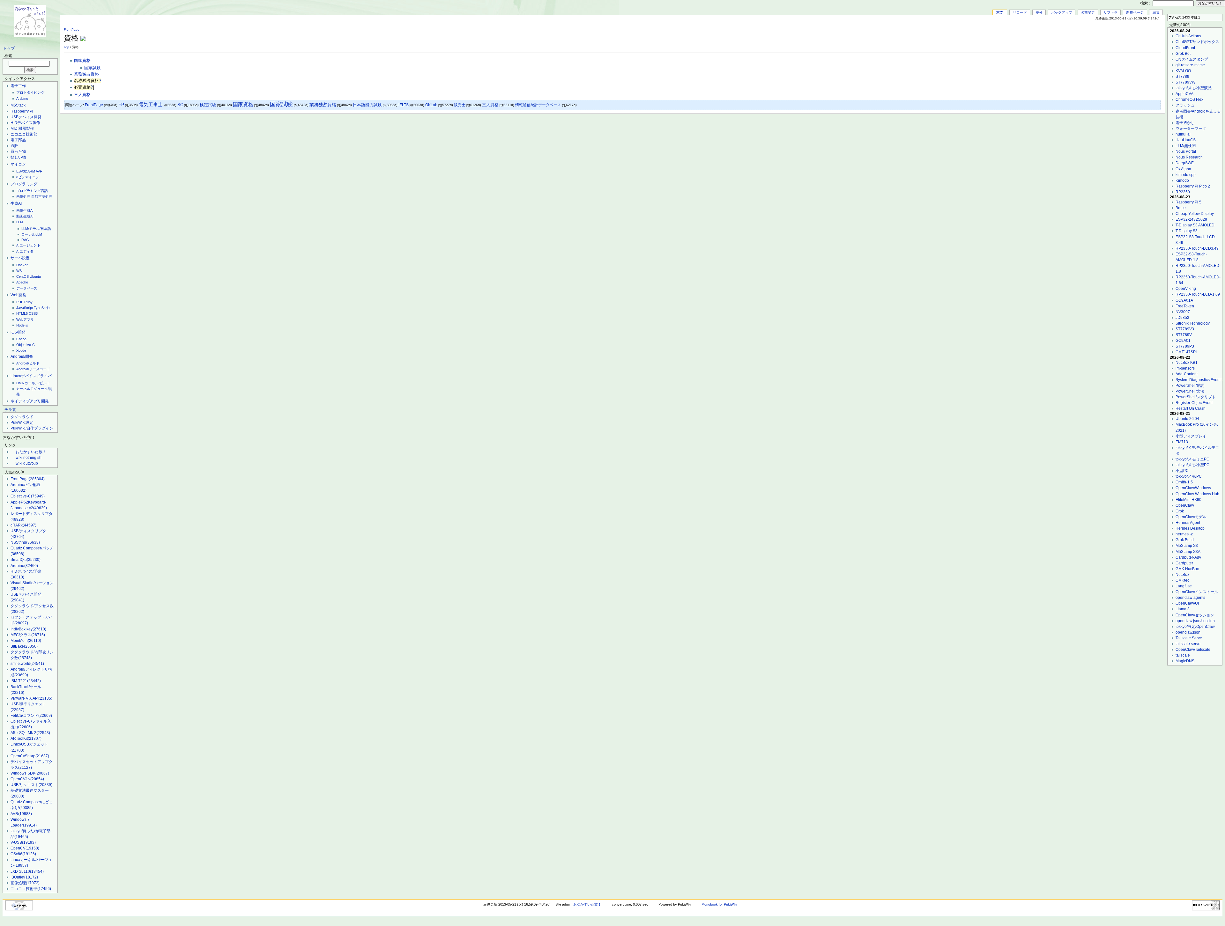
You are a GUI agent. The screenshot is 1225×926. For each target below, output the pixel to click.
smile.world (27, 663)
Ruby (28, 302)
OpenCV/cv (27, 779)
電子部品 (18, 140)
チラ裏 (10, 410)
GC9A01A (1184, 300)
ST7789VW (1185, 82)
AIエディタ (24, 251)
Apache (22, 282)
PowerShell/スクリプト (1196, 397)
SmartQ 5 (26, 559)
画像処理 (23, 196)
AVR (39, 171)
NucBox (1182, 574)
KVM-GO (1183, 71)
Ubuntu (35, 276)
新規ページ (1135, 12)
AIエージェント (28, 245)
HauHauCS (1186, 140)
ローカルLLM (31, 234)
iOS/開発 (18, 332)
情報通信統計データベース (538, 105)
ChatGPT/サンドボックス (1197, 42)
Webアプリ (25, 319)
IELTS (403, 105)
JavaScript (24, 308)
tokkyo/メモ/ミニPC (1192, 459)
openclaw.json (1188, 632)
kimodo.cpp (1186, 175)
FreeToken (1185, 306)
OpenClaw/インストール (1197, 592)
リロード (1020, 12)
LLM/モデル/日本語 (36, 229)
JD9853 (1182, 317)
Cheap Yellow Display (1195, 213)
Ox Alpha (1183, 169)
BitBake (24, 646)
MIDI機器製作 (22, 128)
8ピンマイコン (27, 177)
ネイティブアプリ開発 (30, 401)
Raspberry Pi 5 (1188, 202)
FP (121, 104)
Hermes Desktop (1190, 528)
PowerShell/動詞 (1190, 385)
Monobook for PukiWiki (719, 904)
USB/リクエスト (31, 785)
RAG (25, 240)
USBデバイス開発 (26, 117)
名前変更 (1088, 12)
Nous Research (1189, 157)
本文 (999, 12)
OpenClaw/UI (1187, 603)
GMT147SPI (1186, 352)
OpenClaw (1185, 505)
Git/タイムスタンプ (1192, 59)
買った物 (18, 151)
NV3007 (1183, 312)
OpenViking (1186, 288)
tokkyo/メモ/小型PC (1192, 465)
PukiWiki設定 (22, 422)
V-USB (23, 842)
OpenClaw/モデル (1191, 517)
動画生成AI (24, 216)
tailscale (1183, 655)
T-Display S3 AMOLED (1195, 225)
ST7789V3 (1185, 329)
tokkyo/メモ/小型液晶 (1194, 88)
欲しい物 (18, 157)
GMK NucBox (1187, 569)
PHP (19, 302)
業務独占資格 (86, 74)
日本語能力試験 (367, 104)
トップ (9, 48)
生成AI (16, 203)
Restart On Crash (1191, 408)
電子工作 (18, 86)
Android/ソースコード (33, 369)
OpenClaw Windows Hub (1197, 494)
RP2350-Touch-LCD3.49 (1197, 248)
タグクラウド (22, 417)
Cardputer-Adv (1188, 557)
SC (180, 104)
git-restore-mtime (1190, 65)
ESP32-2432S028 (1191, 219)
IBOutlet (24, 877)
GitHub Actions (1188, 36)
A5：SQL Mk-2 (30, 733)
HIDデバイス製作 (25, 123)
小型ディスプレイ (1191, 436)
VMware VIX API (31, 698)
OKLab (431, 105)
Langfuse (1184, 586)
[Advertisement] (1086, 34)
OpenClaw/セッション (1195, 615)
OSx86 (23, 854)
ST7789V (1184, 335)
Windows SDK (30, 773)
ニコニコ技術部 (24, 134)
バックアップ (1061, 12)
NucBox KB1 (1187, 362)
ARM (31, 171)
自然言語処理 (41, 196)
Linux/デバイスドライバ (31, 376)
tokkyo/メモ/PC (1189, 476)
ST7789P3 (1185, 346)
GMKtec (1182, 580)
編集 (1156, 12)
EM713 (1182, 442)
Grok (1180, 511)
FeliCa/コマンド (31, 715)
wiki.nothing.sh (28, 457)
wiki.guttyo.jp (27, 463)
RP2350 (1183, 192)
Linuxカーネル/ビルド (33, 383)
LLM (19, 222)
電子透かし (1185, 123)
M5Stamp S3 (1187, 545)
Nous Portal (1186, 151)
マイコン (18, 164)
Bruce (1181, 208)
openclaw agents (1190, 597)
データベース (26, 288)
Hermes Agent (1188, 522)
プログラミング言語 (32, 191)
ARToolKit (26, 738)
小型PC (1182, 470)
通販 (14, 145)
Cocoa (21, 339)
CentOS (22, 276)
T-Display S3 (1187, 231)
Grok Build (1185, 540)
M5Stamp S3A (1188, 551)
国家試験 (92, 68)
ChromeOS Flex (1189, 99)
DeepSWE (1185, 163)
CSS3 (33, 313)
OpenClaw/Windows (1193, 488)
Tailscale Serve (1189, 638)
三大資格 (82, 94)
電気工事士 (151, 104)
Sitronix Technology (1193, 323)
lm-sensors (1185, 368)
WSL (20, 271)
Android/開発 (22, 356)
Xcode (21, 350)
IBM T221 (26, 681)
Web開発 (18, 295)
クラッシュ (1185, 105)
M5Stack (18, 105)
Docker (22, 265)
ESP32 (21, 171)
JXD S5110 (27, 871)
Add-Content (1187, 374)
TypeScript (42, 308)
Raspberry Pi (22, 111)
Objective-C (25, 345)
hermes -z (1184, 534)
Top (66, 47)
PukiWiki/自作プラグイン (32, 428)
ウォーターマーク (1191, 128)
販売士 (459, 105)
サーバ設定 (20, 258)
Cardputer (1184, 563)
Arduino (22, 98)
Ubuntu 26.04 (1187, 418)
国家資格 (82, 60)
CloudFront (1185, 48)
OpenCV (25, 848)
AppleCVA (1184, 94)
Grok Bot (1183, 53)
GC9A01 (1183, 340)
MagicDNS (1185, 661)
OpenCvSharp (30, 756)
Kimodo (1182, 180)
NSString (25, 542)
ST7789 (1182, 76)
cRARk (23, 525)
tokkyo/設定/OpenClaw (1195, 626)
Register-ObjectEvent (1194, 403)
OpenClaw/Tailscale (1193, 649)
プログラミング (24, 184)
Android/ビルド (28, 363)
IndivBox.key (28, 629)
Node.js (22, 325)
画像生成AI (24, 210)
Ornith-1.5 (1184, 482)
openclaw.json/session (1195, 621)
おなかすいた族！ (31, 452)
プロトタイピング (30, 92)
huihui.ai (1183, 134)
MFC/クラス (28, 635)
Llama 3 (1183, 609)
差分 (1039, 12)
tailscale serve (1188, 644)
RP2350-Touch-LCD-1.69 (1198, 294)
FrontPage (28, 479)
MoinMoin (26, 640)
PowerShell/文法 (1190, 391)
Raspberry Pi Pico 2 (1193, 186)
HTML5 (22, 313)
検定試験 (208, 104)
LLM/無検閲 (1186, 145)
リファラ (1110, 12)
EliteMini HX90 (1188, 499)
